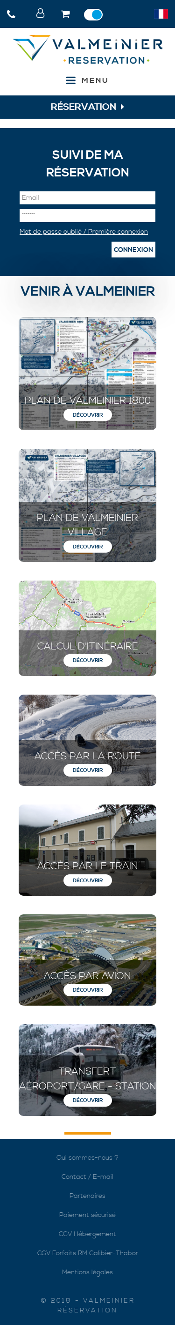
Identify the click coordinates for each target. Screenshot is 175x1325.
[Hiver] (95, 15)
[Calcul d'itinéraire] (87, 628)
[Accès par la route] (87, 740)
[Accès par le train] (87, 850)
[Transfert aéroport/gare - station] (87, 1070)
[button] (66, 15)
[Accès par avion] (87, 959)
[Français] (161, 14)
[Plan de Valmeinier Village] (87, 505)
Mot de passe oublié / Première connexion (84, 232)
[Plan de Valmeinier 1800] (87, 373)
